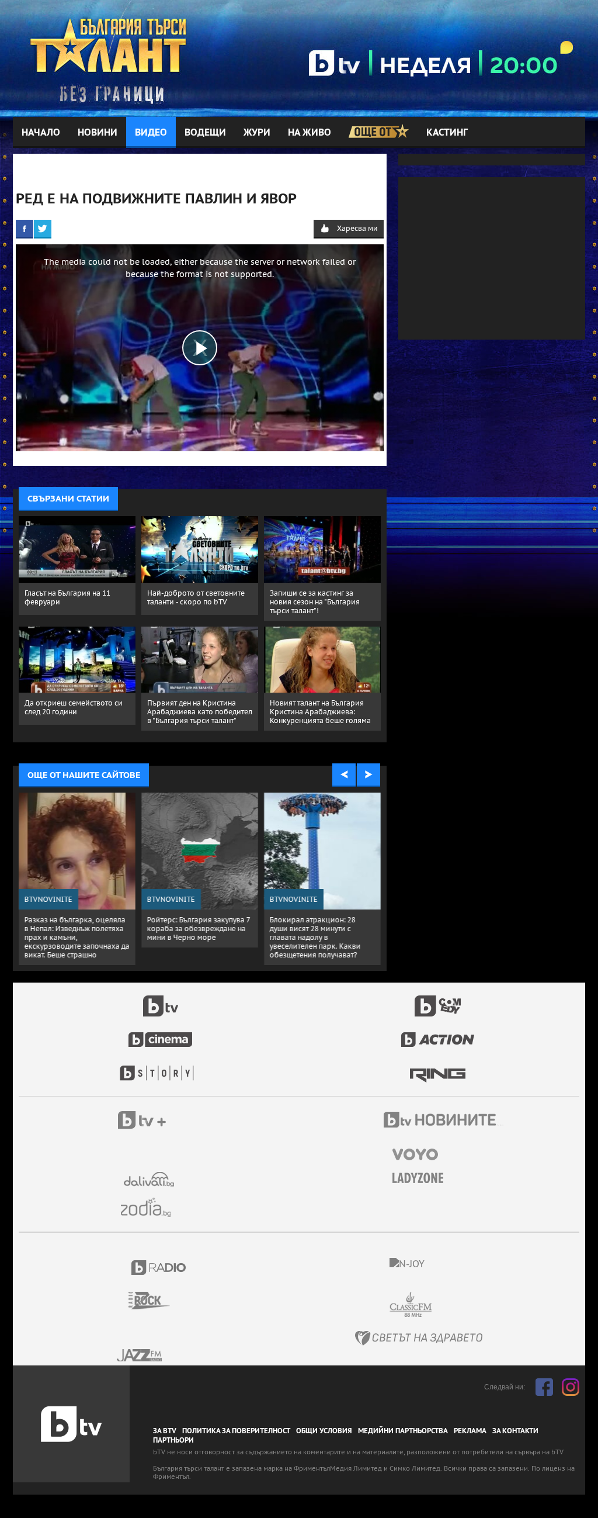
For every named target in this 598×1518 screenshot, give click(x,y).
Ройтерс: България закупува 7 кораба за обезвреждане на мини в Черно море (198, 928)
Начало (41, 132)
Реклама (470, 1431)
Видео (151, 132)
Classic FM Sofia (442, 1305)
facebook (544, 1387)
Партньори (173, 1440)
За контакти (515, 1431)
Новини (97, 132)
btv (160, 999)
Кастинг (447, 132)
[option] (77, 879)
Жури (257, 132)
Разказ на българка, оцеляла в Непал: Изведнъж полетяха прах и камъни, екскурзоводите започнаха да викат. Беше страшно (77, 937)
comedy (438, 999)
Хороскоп (150, 1207)
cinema (160, 1033)
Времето (150, 1179)
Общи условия (324, 1431)
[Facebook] (24, 228)
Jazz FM (140, 1355)
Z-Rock (156, 1300)
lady (160, 1067)
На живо (309, 132)
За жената (421, 1178)
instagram (570, 1387)
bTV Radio (159, 1267)
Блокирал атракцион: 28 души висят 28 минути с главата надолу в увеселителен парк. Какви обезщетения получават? (315, 937)
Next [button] (368, 775)
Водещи (205, 132)
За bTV (164, 1431)
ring (437, 1067)
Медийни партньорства (403, 1431)
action (438, 1033)
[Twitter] (42, 228)
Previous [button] (344, 775)
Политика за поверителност (236, 1431)
